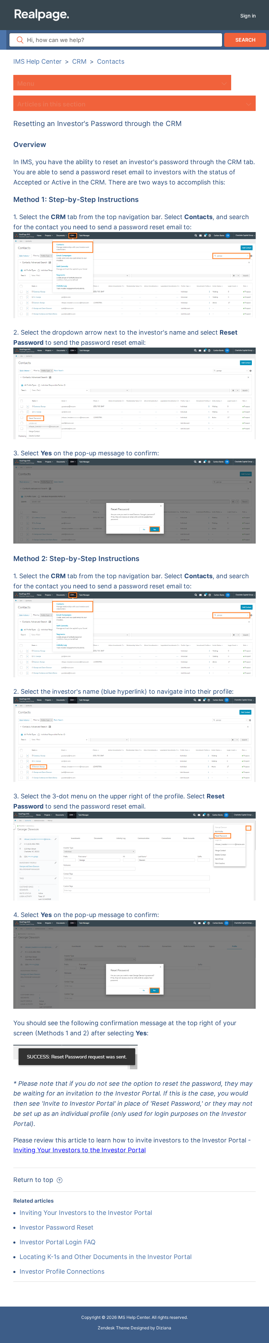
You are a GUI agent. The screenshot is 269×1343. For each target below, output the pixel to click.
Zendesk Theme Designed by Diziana (134, 1327)
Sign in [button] (248, 16)
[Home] (41, 14)
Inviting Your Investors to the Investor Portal (86, 1212)
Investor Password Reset (57, 1227)
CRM (79, 61)
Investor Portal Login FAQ (58, 1242)
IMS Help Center (37, 61)
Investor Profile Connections (62, 1271)
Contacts (110, 61)
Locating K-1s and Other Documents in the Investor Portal (106, 1256)
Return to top (34, 1179)
